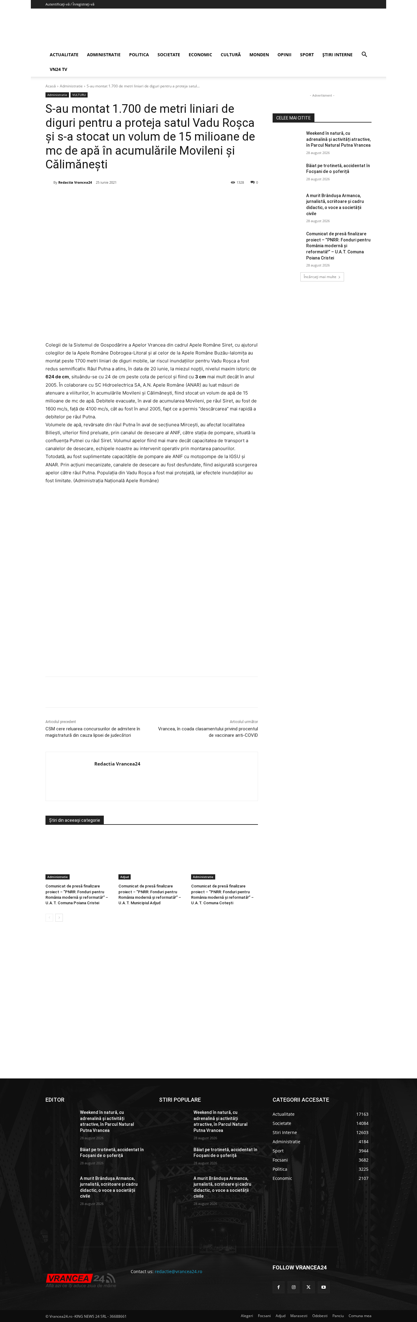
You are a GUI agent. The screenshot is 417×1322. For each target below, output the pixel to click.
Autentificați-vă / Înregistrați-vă (69, 4)
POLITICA (139, 54)
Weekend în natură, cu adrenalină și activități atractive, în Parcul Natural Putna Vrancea (338, 139)
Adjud (124, 877)
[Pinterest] (119, 198)
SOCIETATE (169, 54)
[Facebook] (91, 198)
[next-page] (59, 918)
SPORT (307, 54)
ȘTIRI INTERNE (337, 54)
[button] (364, 55)
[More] (175, 692)
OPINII (284, 54)
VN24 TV (58, 69)
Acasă (50, 86)
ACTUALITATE (64, 54)
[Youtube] (324, 1287)
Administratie (71, 86)
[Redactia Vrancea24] (49, 182)
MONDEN (259, 54)
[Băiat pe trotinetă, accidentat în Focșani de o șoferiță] (287, 173)
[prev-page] (49, 918)
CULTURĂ (231, 54)
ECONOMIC (200, 54)
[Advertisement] (151, 604)
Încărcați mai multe (320, 276)
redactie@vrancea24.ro (178, 1271)
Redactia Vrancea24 (75, 182)
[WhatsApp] (133, 198)
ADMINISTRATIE (104, 54)
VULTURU (79, 95)
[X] (105, 198)
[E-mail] (147, 198)
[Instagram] (293, 1287)
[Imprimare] (161, 198)
